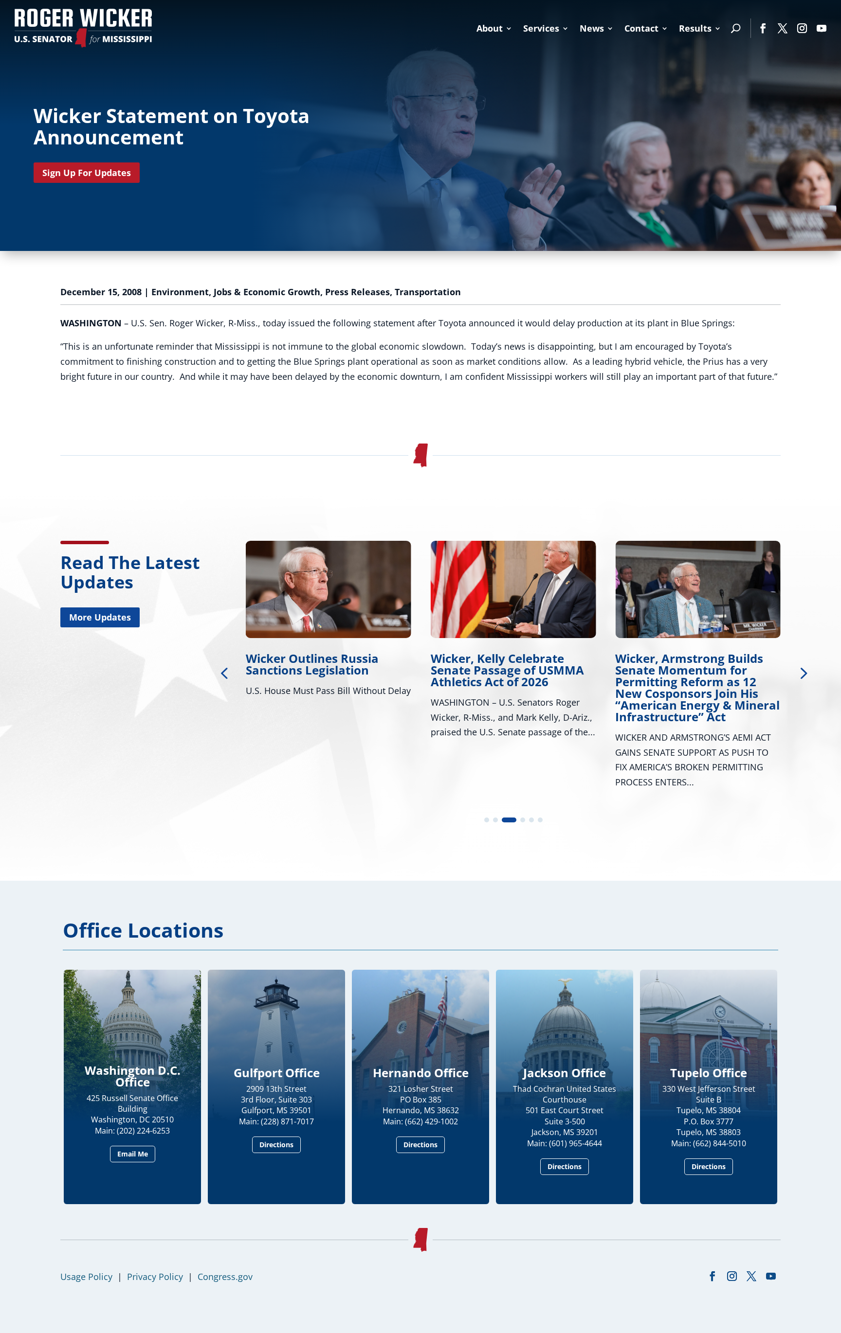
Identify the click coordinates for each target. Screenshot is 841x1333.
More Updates (100, 617)
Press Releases (357, 292)
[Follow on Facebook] (763, 28)
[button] (803, 672)
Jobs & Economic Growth (267, 292)
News (592, 28)
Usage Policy (86, 1276)
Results (695, 28)
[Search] (735, 28)
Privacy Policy (155, 1276)
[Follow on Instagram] (802, 28)
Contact (641, 28)
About (489, 28)
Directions (276, 1144)
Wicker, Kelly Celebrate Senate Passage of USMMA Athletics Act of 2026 (507, 670)
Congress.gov (225, 1276)
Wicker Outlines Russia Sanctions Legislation (312, 664)
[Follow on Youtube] (821, 28)
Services (541, 28)
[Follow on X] (782, 28)
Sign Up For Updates (86, 172)
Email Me (132, 1153)
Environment (180, 292)
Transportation (428, 292)
